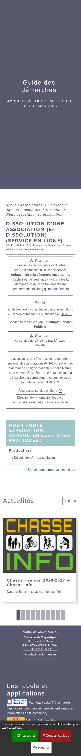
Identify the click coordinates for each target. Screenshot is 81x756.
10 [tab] (63, 615)
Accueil (15, 101)
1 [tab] (18, 615)
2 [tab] (23, 615)
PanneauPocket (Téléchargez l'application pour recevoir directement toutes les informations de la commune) (40, 708)
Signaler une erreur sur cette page (51, 469)
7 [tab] (48, 615)
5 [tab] (38, 615)
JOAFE (66, 314)
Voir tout (70, 500)
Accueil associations (25, 205)
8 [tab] (53, 615)
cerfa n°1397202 (47, 382)
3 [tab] (28, 615)
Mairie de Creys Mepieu (40, 631)
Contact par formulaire (40, 654)
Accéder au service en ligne (40, 391)
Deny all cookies (57, 735)
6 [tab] (43, 615)
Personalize (41, 747)
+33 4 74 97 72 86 (40, 648)
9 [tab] (58, 615)
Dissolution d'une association (34, 457)
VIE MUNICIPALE (43, 101)
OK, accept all (26, 735)
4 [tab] (33, 615)
